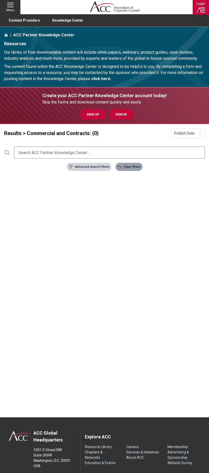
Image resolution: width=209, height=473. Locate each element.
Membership (177, 447)
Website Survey (179, 463)
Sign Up (93, 114)
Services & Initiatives (142, 452)
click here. (101, 78)
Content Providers (24, 20)
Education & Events (100, 463)
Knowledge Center (67, 20)
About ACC (135, 457)
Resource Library (98, 447)
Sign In (121, 114)
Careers (132, 447)
